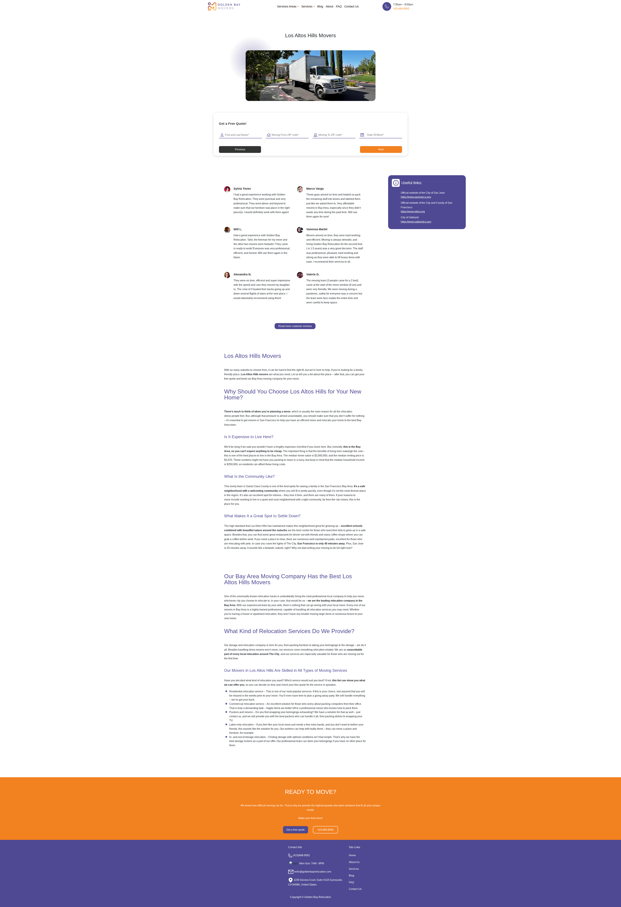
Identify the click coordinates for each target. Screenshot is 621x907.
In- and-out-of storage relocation (247, 737)
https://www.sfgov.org (413, 211)
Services (306, 6)
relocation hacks (267, 596)
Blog (320, 6)
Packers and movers (241, 712)
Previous (240, 149)
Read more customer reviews (295, 326)
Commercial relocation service (246, 703)
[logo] (224, 6)
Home (352, 855)
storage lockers (243, 741)
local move (339, 605)
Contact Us (351, 6)
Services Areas (286, 6)
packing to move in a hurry (289, 460)
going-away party (324, 695)
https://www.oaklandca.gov (416, 221)
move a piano (344, 728)
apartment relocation (265, 614)
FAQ (339, 6)
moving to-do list (330, 548)
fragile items (273, 708)
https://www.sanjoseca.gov (416, 197)
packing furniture (299, 645)
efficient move (308, 420)
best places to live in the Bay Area (262, 455)
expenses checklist (295, 446)
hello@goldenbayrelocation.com (312, 871)
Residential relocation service (246, 691)
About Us (354, 862)
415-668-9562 (401, 8)
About (329, 6)
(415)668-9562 (301, 855)
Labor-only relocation (241, 724)
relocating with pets (240, 543)
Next (381, 149)
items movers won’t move (263, 649)
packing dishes (334, 716)
